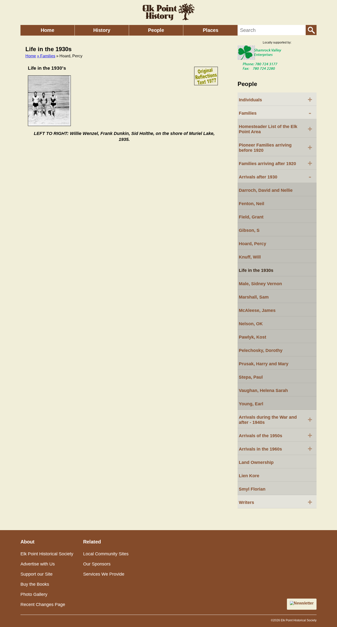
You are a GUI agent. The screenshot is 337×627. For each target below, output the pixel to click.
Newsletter (304, 603)
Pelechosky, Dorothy (260, 350)
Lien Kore (249, 475)
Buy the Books (34, 584)
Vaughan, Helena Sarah (263, 390)
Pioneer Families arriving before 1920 (275, 148)
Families (275, 112)
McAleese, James (257, 310)
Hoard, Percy (252, 243)
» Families (46, 56)
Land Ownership (256, 462)
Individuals (275, 99)
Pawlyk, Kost (252, 337)
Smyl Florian (252, 489)
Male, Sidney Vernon (260, 283)
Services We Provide (103, 574)
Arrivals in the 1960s (275, 448)
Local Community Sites (106, 553)
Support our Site (36, 574)
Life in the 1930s (256, 270)
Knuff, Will (250, 257)
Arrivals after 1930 (275, 176)
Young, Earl (251, 403)
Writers (275, 501)
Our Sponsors (97, 564)
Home (47, 30)
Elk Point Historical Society (46, 553)
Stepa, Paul (251, 377)
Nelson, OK (251, 323)
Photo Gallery (33, 594)
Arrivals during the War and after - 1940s (275, 420)
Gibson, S (249, 230)
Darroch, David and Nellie (266, 190)
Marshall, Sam (254, 297)
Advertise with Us (37, 564)
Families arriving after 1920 (275, 163)
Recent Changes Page (42, 604)
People (156, 30)
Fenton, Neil (251, 203)
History (101, 30)
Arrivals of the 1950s (275, 435)
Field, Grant (251, 217)
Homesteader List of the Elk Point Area (275, 129)
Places (210, 30)
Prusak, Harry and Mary (263, 363)
